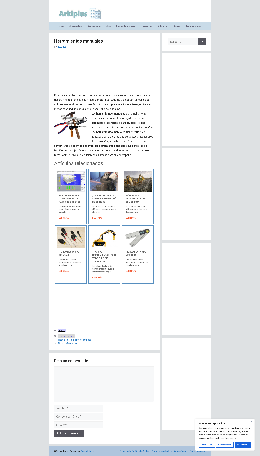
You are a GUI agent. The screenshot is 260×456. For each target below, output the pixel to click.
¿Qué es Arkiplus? (197, 451)
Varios (61, 330)
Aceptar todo (243, 445)
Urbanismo (163, 26)
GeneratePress (87, 451)
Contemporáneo (193, 26)
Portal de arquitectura (162, 451)
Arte (108, 26)
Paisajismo (147, 26)
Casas (177, 26)
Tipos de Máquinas (67, 343)
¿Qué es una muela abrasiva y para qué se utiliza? (104, 198)
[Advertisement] (104, 73)
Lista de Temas (180, 451)
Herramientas (66, 336)
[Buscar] (202, 41)
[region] (225, 435)
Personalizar (207, 445)
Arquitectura (75, 26)
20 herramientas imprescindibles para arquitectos (69, 198)
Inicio (61, 26)
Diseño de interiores (126, 26)
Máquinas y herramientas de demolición (136, 198)
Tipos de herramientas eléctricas (74, 339)
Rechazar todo (224, 445)
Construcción (94, 26)
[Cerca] (251, 421)
